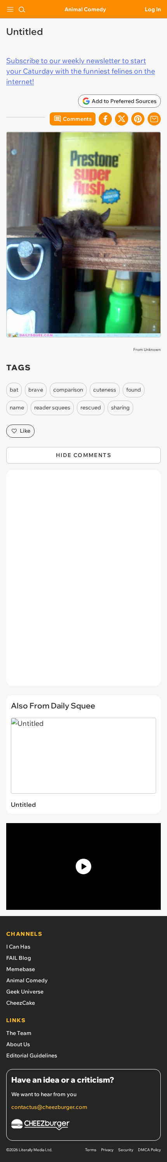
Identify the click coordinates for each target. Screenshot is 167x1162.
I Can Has (18, 946)
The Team (18, 1033)
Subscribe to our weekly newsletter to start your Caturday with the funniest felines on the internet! (80, 71)
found (133, 389)
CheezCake (20, 1002)
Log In (153, 9)
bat (14, 389)
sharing (120, 407)
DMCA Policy (149, 1149)
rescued (90, 407)
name (17, 407)
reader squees (52, 407)
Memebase (20, 969)
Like (25, 430)
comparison (68, 389)
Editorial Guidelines (31, 1055)
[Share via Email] (154, 118)
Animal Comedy (85, 9)
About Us (18, 1044)
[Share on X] (121, 118)
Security (125, 1149)
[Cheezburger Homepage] (83, 1126)
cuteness (104, 389)
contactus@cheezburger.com (49, 1107)
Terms (90, 1149)
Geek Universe (24, 991)
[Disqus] (83, 582)
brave (35, 389)
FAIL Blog (18, 957)
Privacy (107, 1149)
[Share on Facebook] (105, 118)
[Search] (22, 9)
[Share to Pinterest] (137, 118)
